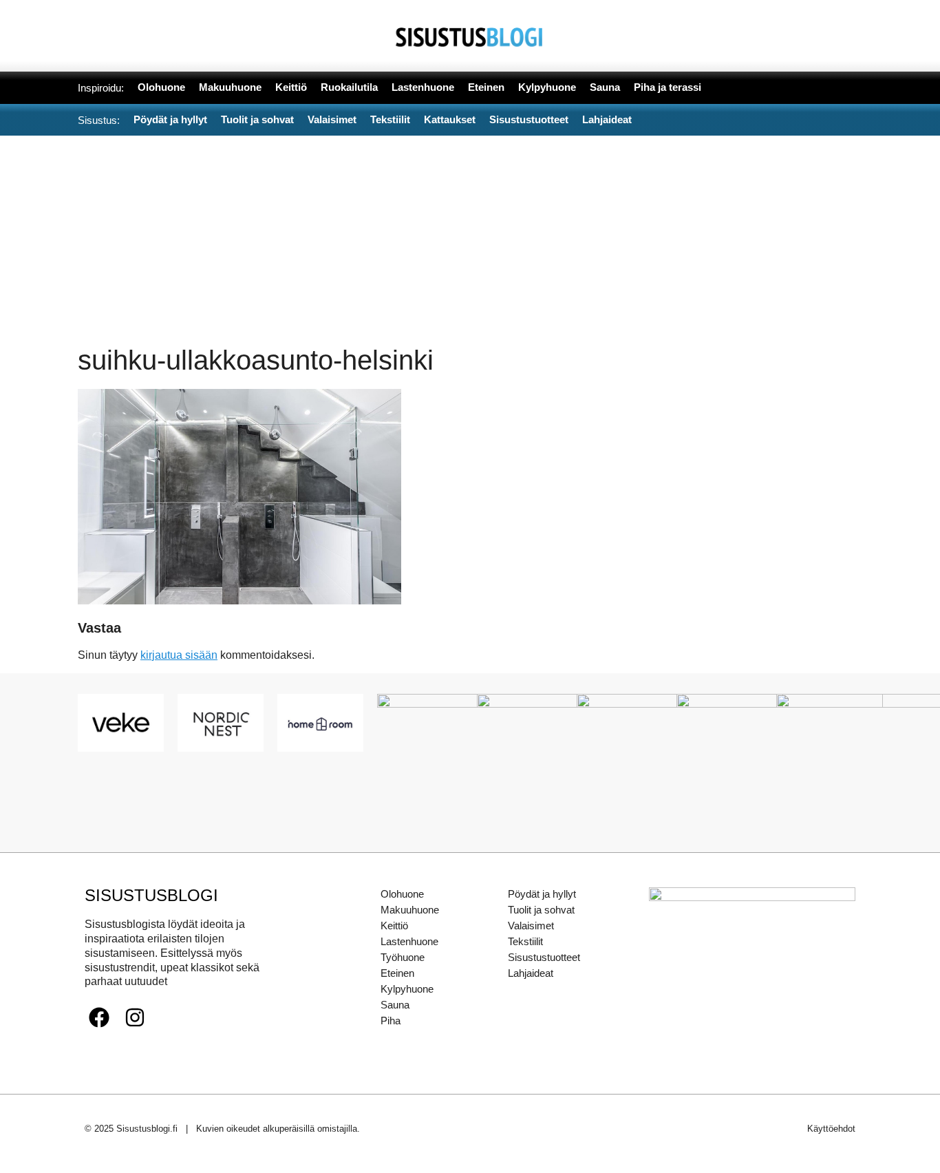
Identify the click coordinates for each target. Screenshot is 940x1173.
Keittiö (394, 925)
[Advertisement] (470, 238)
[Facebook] (99, 1017)
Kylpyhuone (407, 989)
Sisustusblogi (151, 895)
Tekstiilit (525, 941)
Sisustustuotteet (544, 957)
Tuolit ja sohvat (541, 910)
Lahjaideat (530, 973)
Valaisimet (531, 925)
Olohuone (402, 894)
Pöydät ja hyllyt (542, 894)
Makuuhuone (410, 910)
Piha (390, 1020)
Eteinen (397, 973)
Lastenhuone (409, 941)
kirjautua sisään (178, 655)
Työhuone (403, 957)
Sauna (395, 1005)
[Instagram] (134, 1017)
